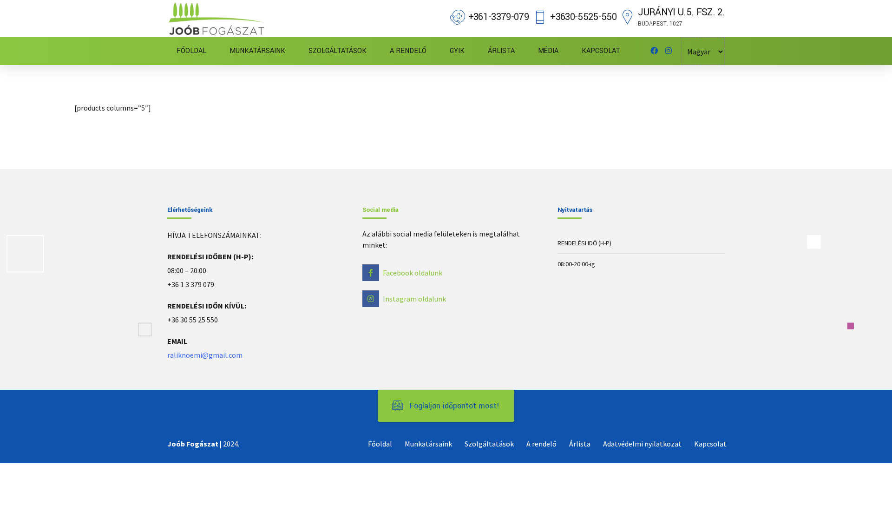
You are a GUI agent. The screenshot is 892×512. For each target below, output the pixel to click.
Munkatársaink (428, 443)
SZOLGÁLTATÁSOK (337, 51)
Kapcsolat (710, 443)
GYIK (457, 51)
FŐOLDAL (191, 51)
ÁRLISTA (501, 51)
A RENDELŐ (408, 51)
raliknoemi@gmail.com (205, 355)
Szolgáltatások (489, 443)
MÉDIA (548, 51)
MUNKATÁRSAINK (257, 51)
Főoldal (380, 443)
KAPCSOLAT (601, 51)
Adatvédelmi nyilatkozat (642, 443)
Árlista (579, 443)
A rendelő (541, 443)
